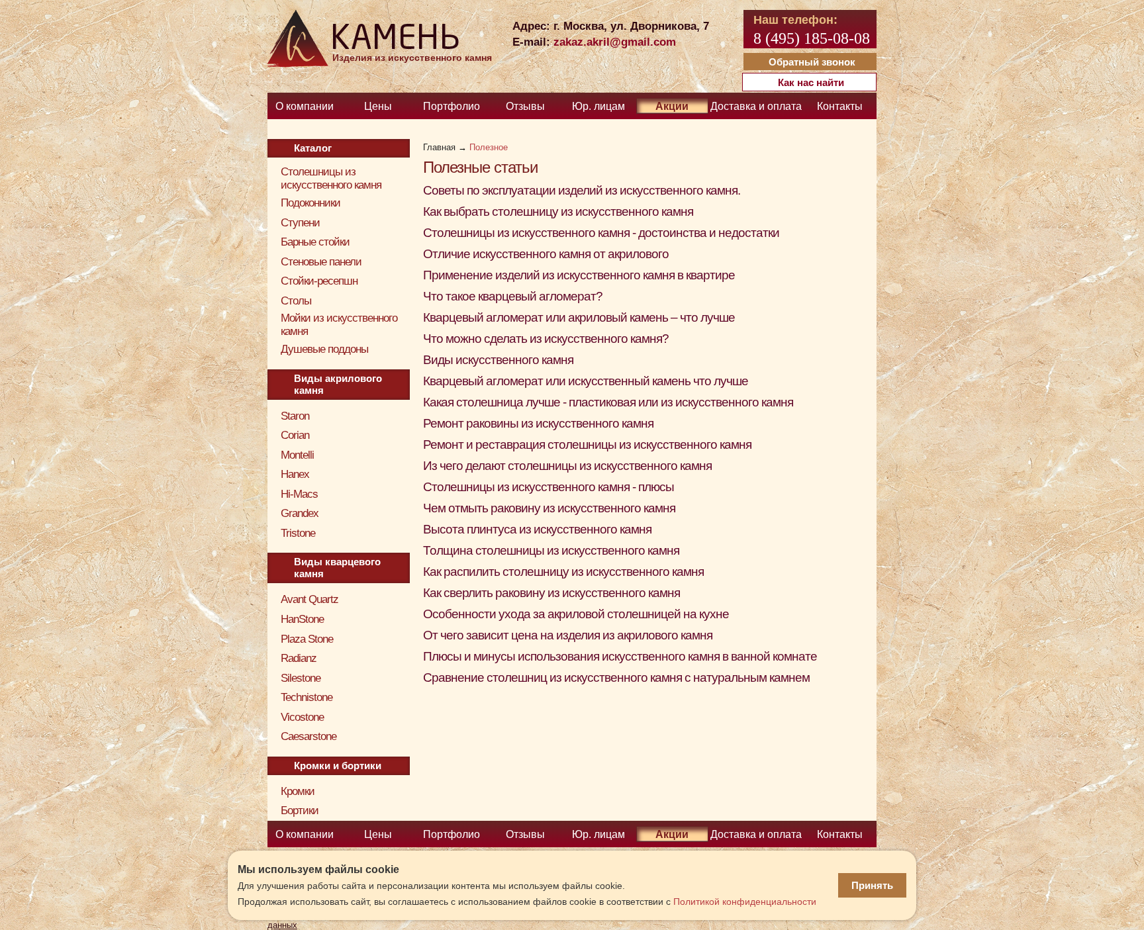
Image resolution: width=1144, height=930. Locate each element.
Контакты (840, 106)
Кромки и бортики (337, 765)
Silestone (300, 678)
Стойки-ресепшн (319, 281)
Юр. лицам (598, 106)
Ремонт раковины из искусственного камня (538, 423)
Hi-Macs (299, 494)
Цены (378, 106)
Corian (295, 435)
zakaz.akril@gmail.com (614, 42)
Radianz (298, 658)
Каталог (313, 148)
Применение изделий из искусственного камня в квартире (579, 275)
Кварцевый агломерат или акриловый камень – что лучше (579, 317)
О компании (304, 106)
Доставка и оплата (756, 106)
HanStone (302, 619)
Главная (439, 147)
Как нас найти (811, 82)
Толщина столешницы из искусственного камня (551, 550)
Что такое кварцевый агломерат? (512, 296)
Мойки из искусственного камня (339, 325)
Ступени (300, 222)
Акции (672, 106)
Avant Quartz (309, 599)
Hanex (295, 474)
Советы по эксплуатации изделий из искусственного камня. (581, 190)
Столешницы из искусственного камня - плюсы (548, 487)
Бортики (299, 810)
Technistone (306, 697)
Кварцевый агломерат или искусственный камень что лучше (585, 381)
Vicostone (302, 717)
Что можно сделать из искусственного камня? (546, 339)
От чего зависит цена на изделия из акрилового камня (567, 635)
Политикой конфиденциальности (744, 901)
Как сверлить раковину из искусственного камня (551, 593)
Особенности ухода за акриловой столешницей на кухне (576, 614)
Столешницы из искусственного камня (331, 178)
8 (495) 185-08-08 (811, 38)
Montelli (297, 455)
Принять (872, 885)
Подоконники (310, 203)
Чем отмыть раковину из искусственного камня (549, 508)
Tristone (298, 533)
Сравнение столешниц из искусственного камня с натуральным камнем (616, 677)
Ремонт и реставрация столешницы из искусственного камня (587, 444)
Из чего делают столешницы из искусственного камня (567, 466)
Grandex (299, 513)
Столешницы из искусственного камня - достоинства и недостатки (601, 233)
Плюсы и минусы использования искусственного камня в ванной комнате (620, 656)
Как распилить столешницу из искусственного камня (563, 572)
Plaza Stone (307, 639)
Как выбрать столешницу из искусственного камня (558, 211)
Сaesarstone (308, 736)
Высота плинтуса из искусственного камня (537, 529)
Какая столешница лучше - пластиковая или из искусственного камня (608, 402)
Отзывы (525, 106)
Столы (296, 301)
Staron (295, 416)
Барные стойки (315, 242)
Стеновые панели (321, 262)
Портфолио (451, 106)
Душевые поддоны (324, 349)
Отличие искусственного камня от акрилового (546, 254)
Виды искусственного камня (498, 360)
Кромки (297, 791)
